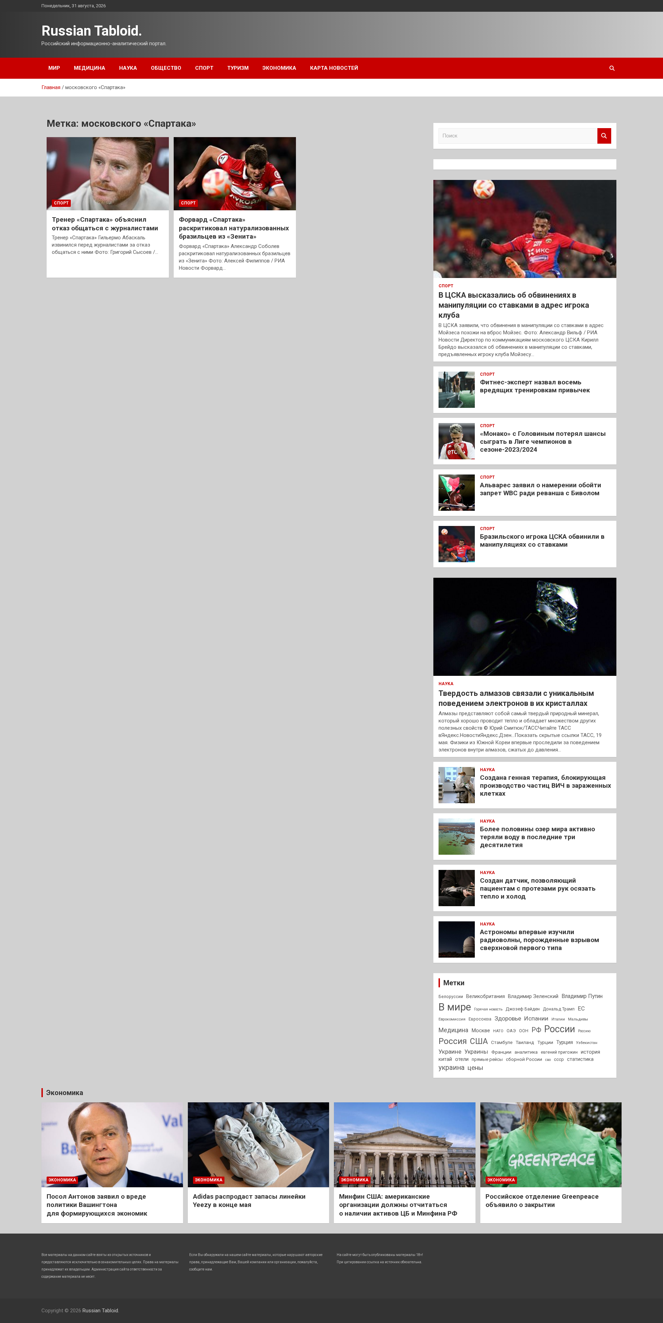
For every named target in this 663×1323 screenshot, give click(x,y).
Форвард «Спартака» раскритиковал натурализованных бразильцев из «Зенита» (234, 227)
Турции (545, 1042)
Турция (564, 1042)
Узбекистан (586, 1042)
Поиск (604, 136)
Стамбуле (501, 1042)
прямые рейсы (487, 1059)
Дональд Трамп (559, 1009)
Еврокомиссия (452, 1019)
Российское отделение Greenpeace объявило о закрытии (542, 1200)
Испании (536, 1018)
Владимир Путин (582, 996)
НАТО (498, 1030)
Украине (450, 1051)
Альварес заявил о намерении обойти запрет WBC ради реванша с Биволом (540, 489)
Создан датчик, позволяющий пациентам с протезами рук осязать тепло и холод (538, 888)
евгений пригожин (559, 1052)
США (479, 1041)
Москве (480, 1030)
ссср (559, 1059)
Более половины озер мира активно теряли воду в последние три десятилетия (537, 837)
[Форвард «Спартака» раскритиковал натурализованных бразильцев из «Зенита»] (234, 174)
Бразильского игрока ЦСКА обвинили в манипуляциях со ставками (542, 540)
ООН (523, 1030)
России (559, 1029)
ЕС (581, 1008)
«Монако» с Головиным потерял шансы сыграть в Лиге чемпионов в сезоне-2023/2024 (543, 441)
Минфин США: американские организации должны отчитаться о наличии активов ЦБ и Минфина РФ (398, 1204)
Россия (453, 1041)
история (590, 1052)
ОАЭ (511, 1030)
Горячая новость (488, 1009)
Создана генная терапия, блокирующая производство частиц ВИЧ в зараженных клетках (545, 785)
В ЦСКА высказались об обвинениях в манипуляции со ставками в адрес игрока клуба (514, 305)
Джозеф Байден (523, 1009)
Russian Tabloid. (91, 31)
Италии (558, 1019)
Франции (501, 1052)
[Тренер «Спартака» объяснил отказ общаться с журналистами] (107, 174)
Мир (54, 68)
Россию (584, 1031)
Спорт (204, 68)
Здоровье (507, 1018)
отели (462, 1059)
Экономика (279, 68)
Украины (476, 1051)
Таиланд (525, 1042)
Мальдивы (578, 1019)
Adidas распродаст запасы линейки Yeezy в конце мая (249, 1200)
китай (445, 1059)
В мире (455, 1007)
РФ (536, 1030)
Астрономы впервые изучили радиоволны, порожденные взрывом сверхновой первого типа (539, 940)
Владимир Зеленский (533, 996)
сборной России (524, 1059)
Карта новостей (334, 68)
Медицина (89, 68)
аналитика (526, 1052)
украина (451, 1068)
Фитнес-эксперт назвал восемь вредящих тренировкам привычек (535, 386)
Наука (128, 68)
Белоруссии (451, 996)
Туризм (238, 68)
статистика (580, 1059)
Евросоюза (480, 1019)
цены (475, 1068)
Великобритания (485, 996)
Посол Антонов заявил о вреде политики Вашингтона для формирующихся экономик (97, 1204)
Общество (166, 68)
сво (548, 1059)
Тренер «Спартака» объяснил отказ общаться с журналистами (105, 223)
